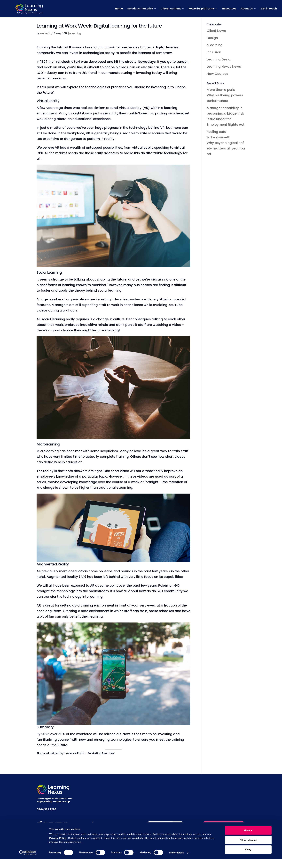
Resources (229, 8)
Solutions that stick (140, 8)
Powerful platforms (201, 8)
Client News (216, 30)
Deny (248, 849)
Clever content (171, 8)
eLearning (75, 33)
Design (212, 38)
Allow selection (248, 840)
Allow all (248, 830)
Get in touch (268, 8)
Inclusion (214, 52)
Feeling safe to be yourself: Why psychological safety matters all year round (226, 142)
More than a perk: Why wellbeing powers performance (225, 95)
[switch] (100, 852)
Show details (176, 852)
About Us (247, 8)
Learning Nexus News (224, 66)
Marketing (46, 33)
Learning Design (220, 59)
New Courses (217, 73)
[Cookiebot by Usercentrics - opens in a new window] (27, 852)
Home (119, 8)
